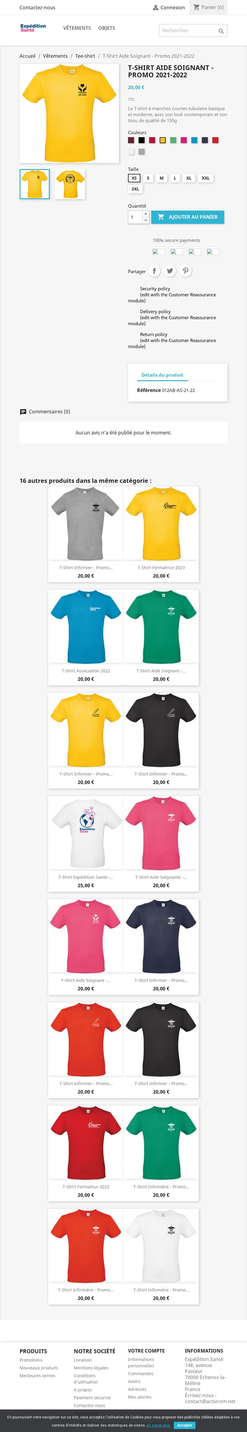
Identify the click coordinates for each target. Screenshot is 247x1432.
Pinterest (186, 271)
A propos (83, 1390)
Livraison (83, 1360)
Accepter (184, 1425)
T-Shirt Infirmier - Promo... (86, 567)
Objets (106, 28)
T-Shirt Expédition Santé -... (86, 877)
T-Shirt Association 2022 (86, 671)
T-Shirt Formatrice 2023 (161, 567)
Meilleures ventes (37, 1375)
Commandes (140, 1373)
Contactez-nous (37, 7)
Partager (154, 271)
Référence (149, 390)
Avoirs (134, 1381)
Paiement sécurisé (92, 1397)
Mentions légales (91, 1368)
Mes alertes (140, 1397)
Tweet (170, 271)
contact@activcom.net (210, 1401)
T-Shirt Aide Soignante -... (161, 877)
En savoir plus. (159, 1425)
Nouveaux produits (39, 1368)
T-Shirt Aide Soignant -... (161, 671)
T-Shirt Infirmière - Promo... (161, 1187)
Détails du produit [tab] (162, 375)
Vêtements (77, 28)
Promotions (31, 1360)
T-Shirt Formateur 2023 (86, 1187)
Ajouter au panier (188, 217)
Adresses (137, 1389)
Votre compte (146, 1350)
